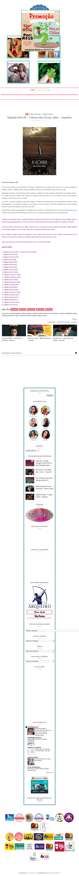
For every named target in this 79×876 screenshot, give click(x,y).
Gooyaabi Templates (53, 873)
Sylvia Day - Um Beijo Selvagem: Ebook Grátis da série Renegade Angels (44, 463)
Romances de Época (13, 315)
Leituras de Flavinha (65, 313)
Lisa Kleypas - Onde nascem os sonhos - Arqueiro (63, 339)
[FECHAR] (57, 12)
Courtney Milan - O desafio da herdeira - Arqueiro (12, 339)
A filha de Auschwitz (41, 739)
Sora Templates (31, 873)
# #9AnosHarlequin (35, 114)
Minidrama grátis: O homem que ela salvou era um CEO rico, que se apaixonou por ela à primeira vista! (43, 732)
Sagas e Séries (42, 315)
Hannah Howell (37, 313)
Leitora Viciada (33, 757)
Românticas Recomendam (28, 315)
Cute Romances (33, 727)
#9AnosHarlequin (15, 313)
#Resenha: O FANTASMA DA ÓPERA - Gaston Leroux (39, 769)
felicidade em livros (34, 737)
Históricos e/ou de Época (51, 313)
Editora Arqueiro (27, 313)
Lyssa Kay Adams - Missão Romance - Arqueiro (39, 339)
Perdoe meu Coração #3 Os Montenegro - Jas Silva (42, 749)
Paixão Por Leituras (34, 747)
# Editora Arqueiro (48, 114)
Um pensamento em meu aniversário (42, 759)
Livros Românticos (34, 767)
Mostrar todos (49, 772)
